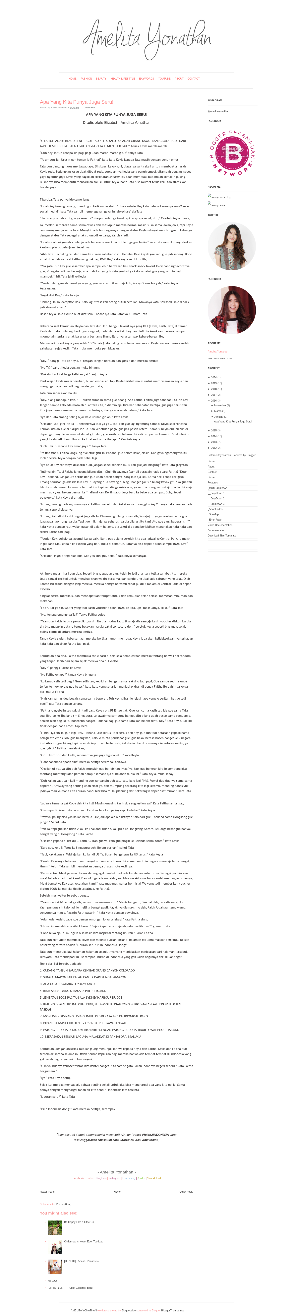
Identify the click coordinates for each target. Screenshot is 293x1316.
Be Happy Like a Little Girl (79, 1222)
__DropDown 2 (216, 498)
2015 (214, 430)
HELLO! (52, 1280)
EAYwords (146, 78)
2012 (214, 447)
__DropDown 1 (216, 493)
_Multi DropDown (217, 487)
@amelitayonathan (218, 111)
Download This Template (222, 535)
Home (73, 78)
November (220, 405)
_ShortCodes (215, 509)
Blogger (251, 455)
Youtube (164, 78)
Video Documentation (220, 525)
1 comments (89, 107)
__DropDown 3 (216, 503)
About (179, 78)
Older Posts (186, 1191)
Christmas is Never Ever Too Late (83, 1241)
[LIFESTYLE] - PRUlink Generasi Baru (70, 1287)
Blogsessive (129, 1310)
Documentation (216, 530)
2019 (214, 383)
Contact (194, 78)
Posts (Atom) (63, 1204)
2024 (214, 377)
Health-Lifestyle (122, 78)
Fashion (86, 78)
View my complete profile (220, 358)
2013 (214, 442)
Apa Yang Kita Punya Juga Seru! (76, 102)
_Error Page (214, 519)
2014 (214, 436)
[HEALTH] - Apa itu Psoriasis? (81, 1261)
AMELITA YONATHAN (84, 1310)
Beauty (101, 78)
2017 (214, 394)
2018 (214, 389)
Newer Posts (47, 1191)
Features (213, 482)
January (218, 416)
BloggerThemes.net (172, 1310)
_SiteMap (213, 514)
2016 (214, 400)
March (217, 410)
